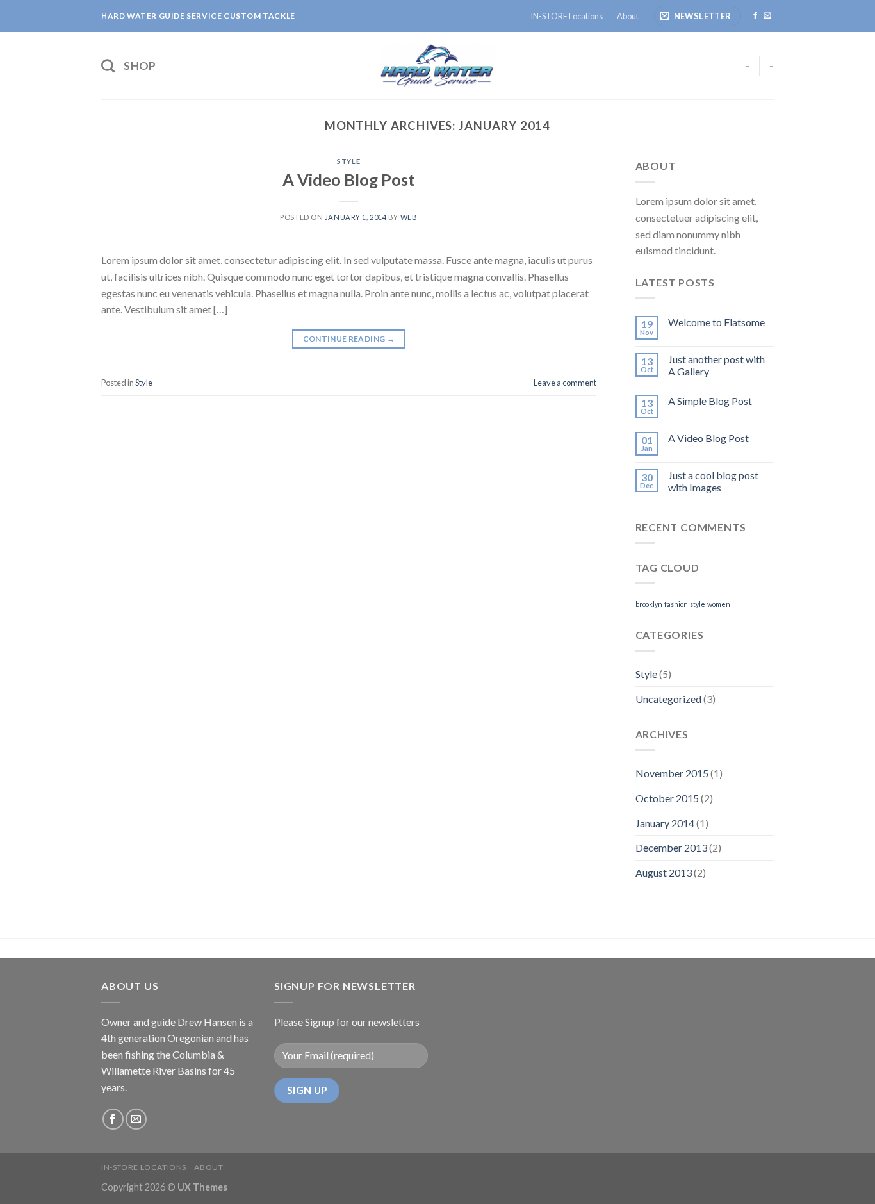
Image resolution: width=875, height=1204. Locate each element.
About (628, 16)
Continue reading (349, 338)
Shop (140, 65)
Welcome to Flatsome (716, 322)
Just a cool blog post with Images (713, 481)
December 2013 (671, 847)
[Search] (108, 65)
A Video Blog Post (348, 179)
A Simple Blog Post (710, 401)
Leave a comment (565, 382)
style (697, 604)
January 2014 (664, 823)
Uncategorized (668, 699)
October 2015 (667, 798)
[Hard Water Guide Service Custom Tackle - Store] (437, 65)
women (718, 604)
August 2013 (663, 872)
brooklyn (648, 604)
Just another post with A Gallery (716, 365)
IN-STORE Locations (566, 16)
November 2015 (671, 773)
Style (348, 161)
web (409, 217)
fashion (676, 604)
